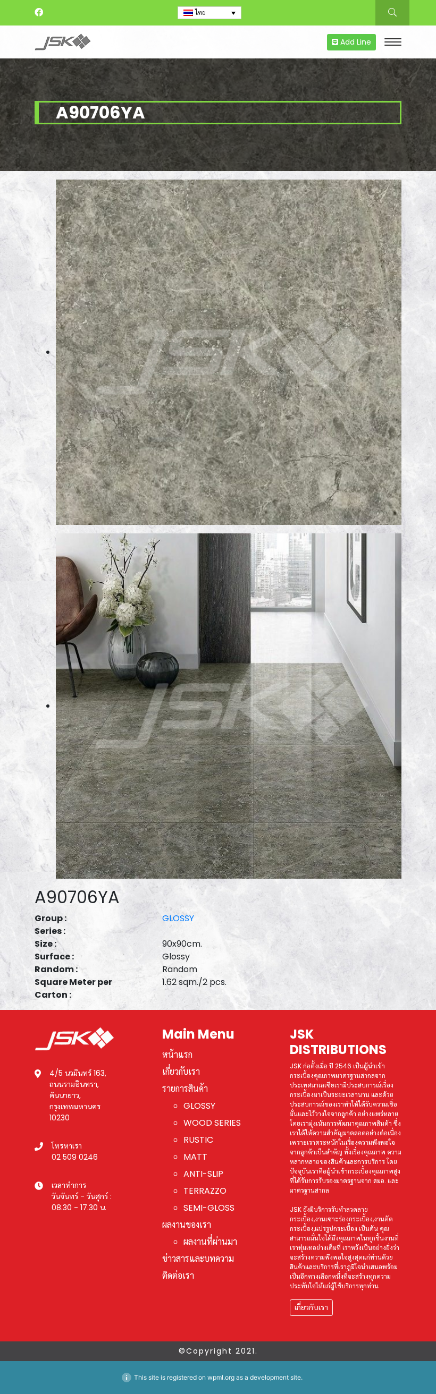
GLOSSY (178, 918)
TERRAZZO (205, 1191)
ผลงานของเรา (186, 1225)
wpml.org (220, 1377)
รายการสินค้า (185, 1089)
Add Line (354, 42)
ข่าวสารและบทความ (198, 1259)
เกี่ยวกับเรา (181, 1072)
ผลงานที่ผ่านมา (210, 1242)
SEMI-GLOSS (208, 1208)
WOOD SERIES (212, 1123)
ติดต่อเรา (178, 1276)
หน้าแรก (177, 1055)
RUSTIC (198, 1140)
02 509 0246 (75, 1157)
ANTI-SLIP (203, 1174)
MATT (195, 1157)
